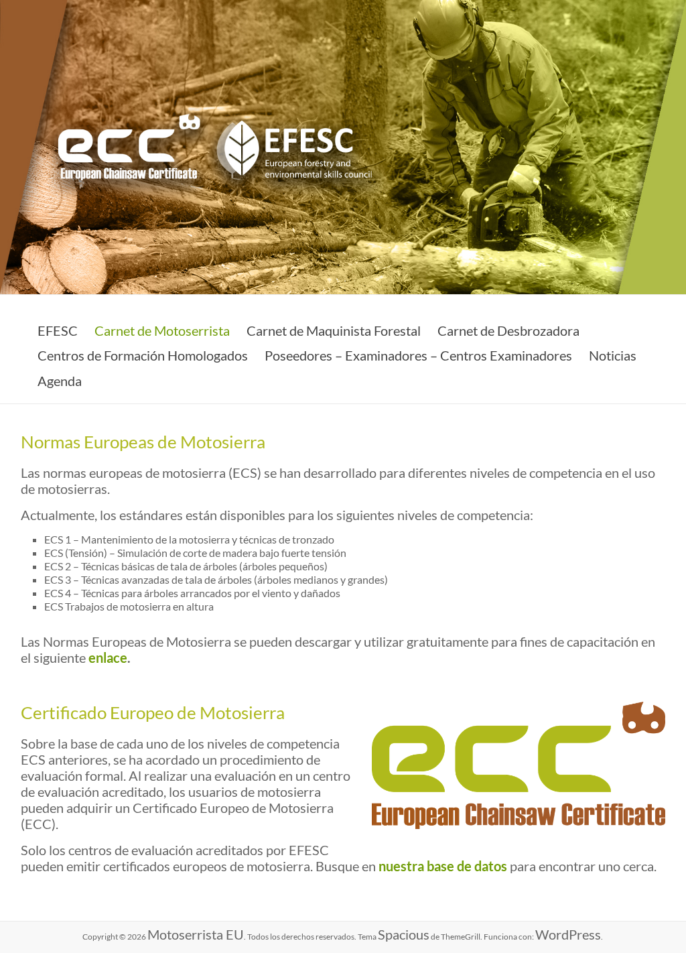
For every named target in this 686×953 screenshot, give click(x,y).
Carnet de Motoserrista (162, 330)
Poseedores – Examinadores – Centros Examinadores (418, 355)
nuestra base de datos (443, 866)
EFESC (58, 330)
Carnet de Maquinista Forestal (334, 330)
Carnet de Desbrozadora (508, 330)
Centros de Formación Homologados (143, 355)
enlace (107, 657)
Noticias (612, 355)
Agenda (60, 381)
